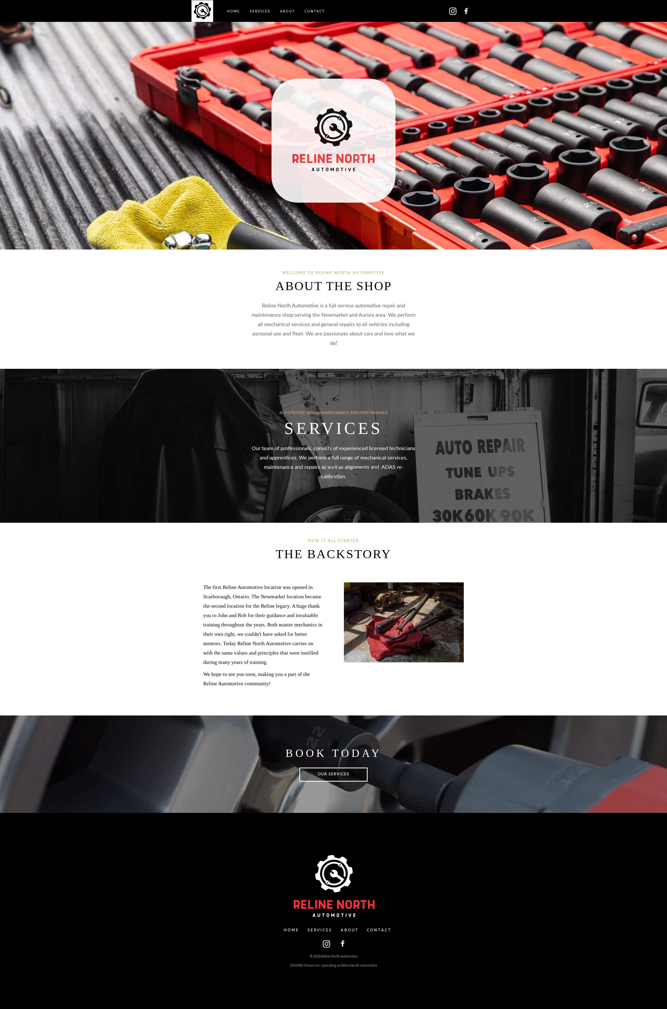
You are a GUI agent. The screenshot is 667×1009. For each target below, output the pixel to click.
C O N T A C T (314, 11)
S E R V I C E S (260, 11)
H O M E (233, 11)
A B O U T (287, 11)
